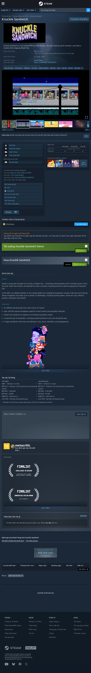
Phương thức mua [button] (27, 565)
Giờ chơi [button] (69, 565)
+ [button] (82, 68)
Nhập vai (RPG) (43, 68)
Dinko (36, 62)
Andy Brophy (38, 60)
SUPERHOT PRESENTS (47, 62)
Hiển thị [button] (80, 565)
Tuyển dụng (33, 625)
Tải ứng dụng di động (81, 625)
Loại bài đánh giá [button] (9, 565)
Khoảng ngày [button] (56, 565)
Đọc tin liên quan (10, 197)
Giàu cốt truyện (8, 68)
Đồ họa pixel (18, 68)
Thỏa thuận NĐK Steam (13, 625)
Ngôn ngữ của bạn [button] (15, 575)
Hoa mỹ (64, 68)
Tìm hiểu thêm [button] (81, 224)
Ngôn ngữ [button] (42, 565)
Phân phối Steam (11, 633)
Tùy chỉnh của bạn (32, 541)
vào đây (48, 523)
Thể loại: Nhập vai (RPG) (20, 16)
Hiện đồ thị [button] (82, 569)
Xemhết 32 (83, 163)
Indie (58, 68)
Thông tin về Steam (11, 621)
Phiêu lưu (13, 173)
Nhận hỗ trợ (78, 629)
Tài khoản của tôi (80, 633)
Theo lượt (34, 68)
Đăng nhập (5, 135)
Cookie (51, 633)
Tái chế (31, 633)
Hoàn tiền (52, 637)
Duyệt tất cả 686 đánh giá (45, 593)
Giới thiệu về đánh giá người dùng (13, 541)
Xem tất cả (83, 516)
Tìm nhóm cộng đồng (12, 204)
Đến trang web (10, 184)
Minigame (27, 68)
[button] (6, 10)
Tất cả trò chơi (6, 16)
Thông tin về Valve (35, 621)
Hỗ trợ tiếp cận (54, 625)
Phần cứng (32, 629)
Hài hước (52, 68)
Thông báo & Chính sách (57, 629)
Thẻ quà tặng (9, 637)
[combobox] (62, 10)
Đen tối (70, 68)
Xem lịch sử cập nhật (12, 194)
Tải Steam (77, 621)
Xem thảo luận (9, 200)
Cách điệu (77, 68)
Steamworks (9, 629)
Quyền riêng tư (54, 621)
